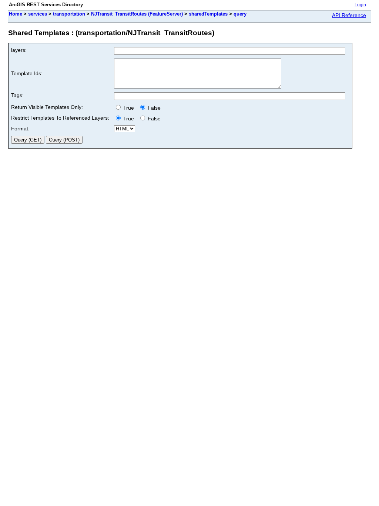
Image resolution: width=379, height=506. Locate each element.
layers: (19, 50)
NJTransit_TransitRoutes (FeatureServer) (137, 14)
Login (360, 5)
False (153, 108)
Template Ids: (27, 73)
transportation (69, 14)
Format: (20, 129)
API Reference (349, 15)
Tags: (17, 95)
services (37, 14)
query (240, 14)
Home (15, 14)
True (129, 108)
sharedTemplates (208, 14)
